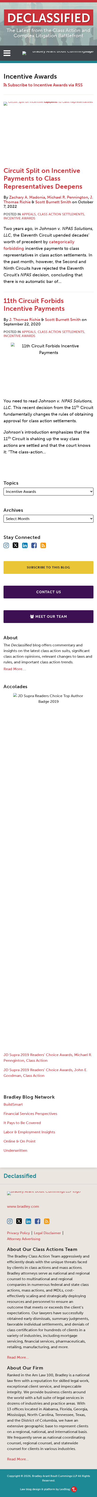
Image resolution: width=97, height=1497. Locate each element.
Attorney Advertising (23, 1239)
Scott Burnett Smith (53, 202)
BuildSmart (13, 1104)
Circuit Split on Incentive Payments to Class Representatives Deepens (43, 178)
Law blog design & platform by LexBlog (45, 1489)
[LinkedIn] (25, 545)
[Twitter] (15, 545)
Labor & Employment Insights (29, 1132)
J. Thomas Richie (24, 319)
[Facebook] (34, 545)
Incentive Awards (19, 218)
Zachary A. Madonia (27, 197)
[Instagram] (6, 545)
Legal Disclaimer (47, 1233)
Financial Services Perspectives (30, 1113)
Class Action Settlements (61, 214)
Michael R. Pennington (67, 197)
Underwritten (15, 1150)
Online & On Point (20, 1141)
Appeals (29, 214)
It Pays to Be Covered (22, 1123)
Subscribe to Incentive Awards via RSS (45, 85)
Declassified (20, 1176)
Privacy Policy (18, 1233)
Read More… (18, 1357)
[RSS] (43, 545)
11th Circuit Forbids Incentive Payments (34, 305)
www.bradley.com (23, 1206)
